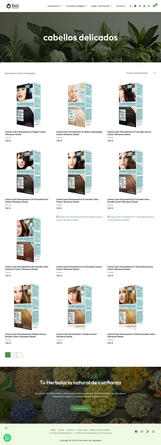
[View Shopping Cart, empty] (154, 6)
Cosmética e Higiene (75, 6)
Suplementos (54, 6)
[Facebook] (135, 6)
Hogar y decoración (100, 6)
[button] (131, 6)
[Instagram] (140, 6)
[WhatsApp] (149, 6)
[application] (61, 6)
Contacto (120, 6)
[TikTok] (144, 6)
